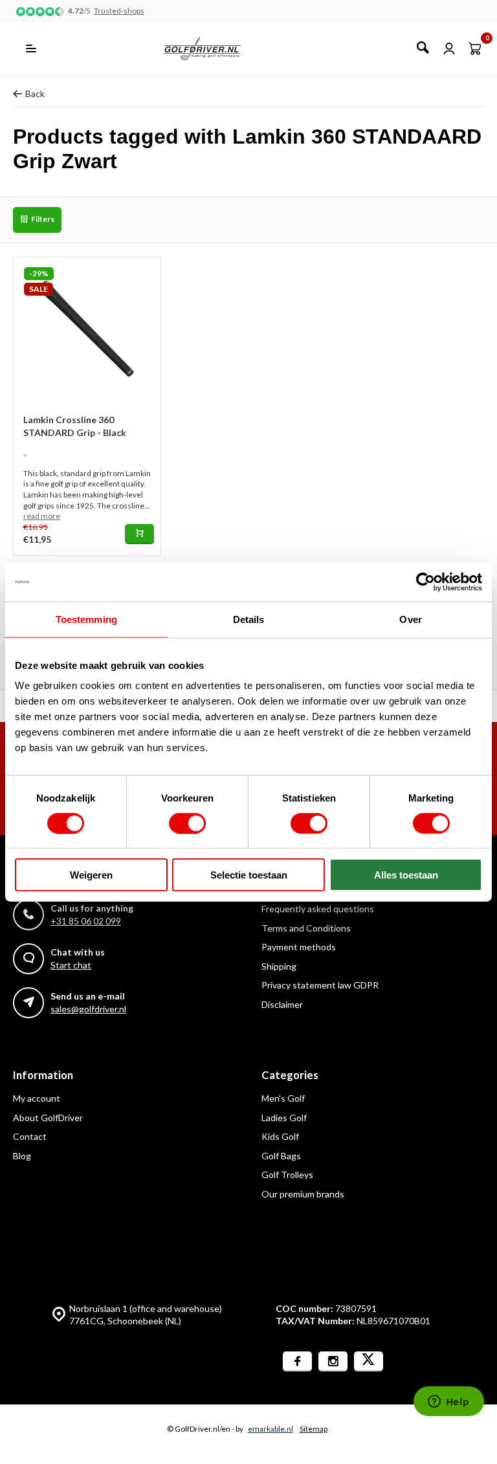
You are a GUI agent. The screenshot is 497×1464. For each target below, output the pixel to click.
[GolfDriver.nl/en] (216, 48)
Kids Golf (280, 1136)
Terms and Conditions (306, 928)
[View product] (139, 534)
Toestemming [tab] (86, 618)
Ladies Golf (284, 1117)
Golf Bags (281, 1155)
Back (35, 93)
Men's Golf (283, 1098)
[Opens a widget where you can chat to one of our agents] (448, 1402)
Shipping (278, 966)
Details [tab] (249, 618)
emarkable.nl (270, 1429)
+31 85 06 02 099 (85, 920)
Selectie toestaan (248, 874)
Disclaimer (282, 1004)
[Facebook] (297, 1361)
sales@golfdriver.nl (88, 1008)
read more (41, 516)
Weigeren (91, 874)
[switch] (187, 823)
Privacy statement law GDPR (320, 984)
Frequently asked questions (317, 908)
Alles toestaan (406, 874)
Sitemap (313, 1429)
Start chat (70, 964)
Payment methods (298, 946)
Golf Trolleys (287, 1174)
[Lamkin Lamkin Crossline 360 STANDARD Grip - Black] (87, 330)
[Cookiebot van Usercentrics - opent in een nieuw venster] (425, 581)
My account (36, 1098)
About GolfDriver (48, 1117)
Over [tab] (410, 618)
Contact (30, 1136)
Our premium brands (302, 1193)
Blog (22, 1155)
